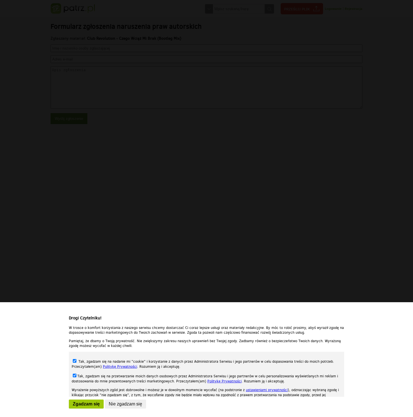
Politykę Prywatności (120, 366)
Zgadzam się (86, 404)
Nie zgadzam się (125, 404)
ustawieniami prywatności (267, 389)
